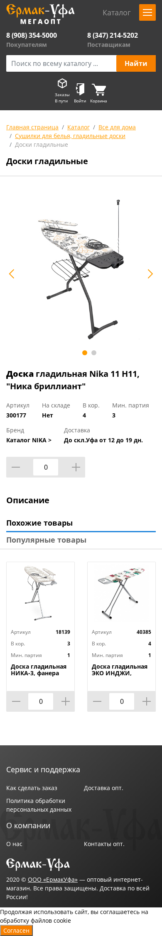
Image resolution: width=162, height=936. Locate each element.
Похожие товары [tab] (39, 523)
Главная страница (32, 127)
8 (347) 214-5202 (112, 35)
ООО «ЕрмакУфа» (53, 879)
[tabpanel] (81, 269)
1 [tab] (84, 352)
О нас (14, 844)
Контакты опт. (104, 844)
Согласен (16, 930)
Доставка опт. (103, 788)
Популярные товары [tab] (46, 540)
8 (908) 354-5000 (31, 35)
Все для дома (117, 127)
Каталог (78, 127)
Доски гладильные (41, 144)
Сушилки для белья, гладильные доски (70, 136)
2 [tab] (93, 352)
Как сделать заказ (31, 788)
